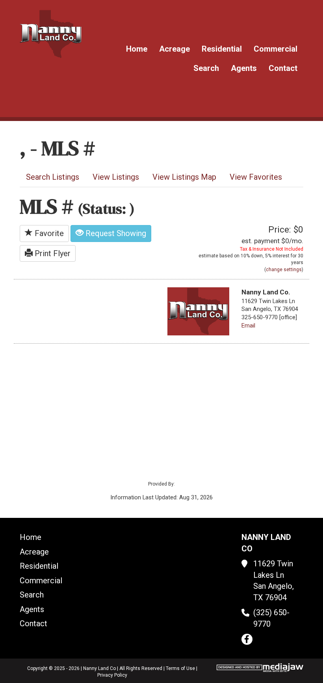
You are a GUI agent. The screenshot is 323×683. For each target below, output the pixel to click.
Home (136, 49)
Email (248, 325)
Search (206, 68)
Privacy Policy (112, 675)
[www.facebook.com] (246, 639)
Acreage (174, 49)
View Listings (116, 177)
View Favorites (256, 177)
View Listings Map (184, 177)
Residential (222, 49)
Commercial (275, 49)
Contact (283, 68)
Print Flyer (52, 253)
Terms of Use (180, 668)
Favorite (48, 233)
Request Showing (115, 233)
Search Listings (52, 177)
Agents (244, 68)
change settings (284, 269)
